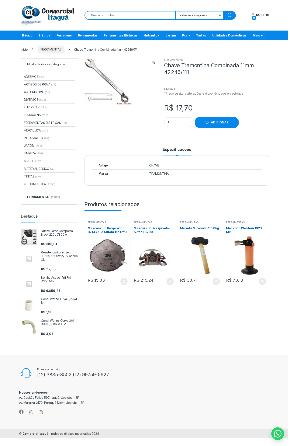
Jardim (170, 35)
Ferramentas (88, 35)
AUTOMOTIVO (37, 92)
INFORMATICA (36, 138)
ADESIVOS (34, 76)
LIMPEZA (33, 153)
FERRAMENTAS (51, 49)
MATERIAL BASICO (40, 169)
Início (24, 49)
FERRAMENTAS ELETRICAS (45, 122)
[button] (154, 62)
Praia (186, 35)
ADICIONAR (220, 122)
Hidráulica (151, 35)
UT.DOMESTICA (39, 184)
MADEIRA (32, 161)
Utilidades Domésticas (229, 35)
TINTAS (33, 176)
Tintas (201, 35)
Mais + (258, 35)
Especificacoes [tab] (177, 150)
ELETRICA (35, 107)
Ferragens (64, 35)
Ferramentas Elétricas (121, 35)
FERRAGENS (36, 115)
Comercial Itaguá (35, 433)
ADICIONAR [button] (120, 281)
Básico (27, 35)
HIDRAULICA (36, 130)
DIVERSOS (35, 99)
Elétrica (44, 35)
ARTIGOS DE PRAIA (40, 84)
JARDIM (33, 145)
